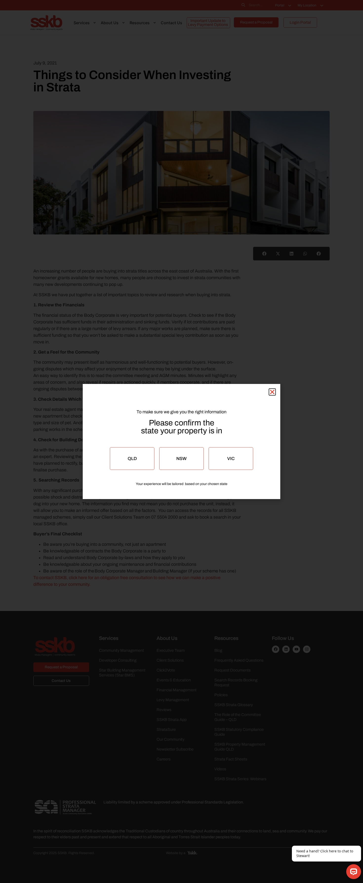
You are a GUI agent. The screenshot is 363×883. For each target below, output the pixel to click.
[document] (181, 441)
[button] (272, 392)
